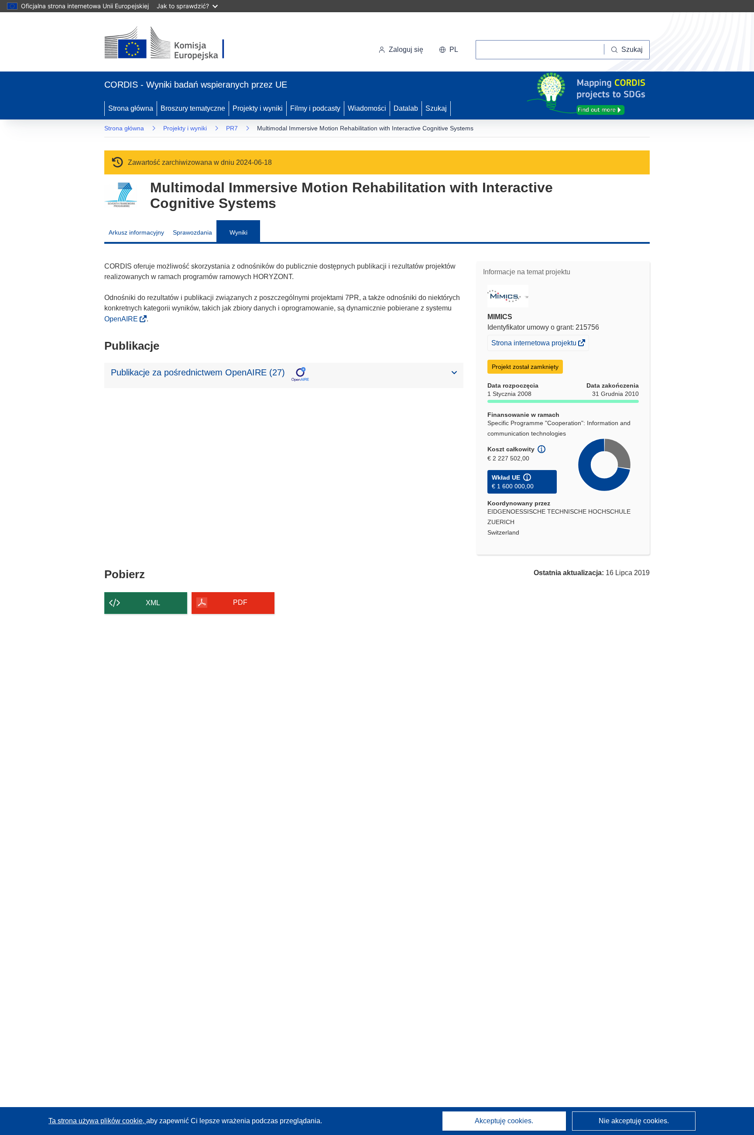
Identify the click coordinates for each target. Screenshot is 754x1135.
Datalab (406, 108)
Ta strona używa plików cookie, (97, 1121)
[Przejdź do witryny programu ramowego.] (120, 195)
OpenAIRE (122, 319)
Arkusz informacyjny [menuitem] (136, 232)
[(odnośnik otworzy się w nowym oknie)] (174, 43)
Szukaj (436, 108)
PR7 (232, 128)
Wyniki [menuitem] (238, 232)
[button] (448, 49)
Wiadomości (367, 108)
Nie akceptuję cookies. (634, 1121)
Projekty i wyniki (258, 108)
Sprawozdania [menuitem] (192, 232)
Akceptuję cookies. (504, 1121)
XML (153, 603)
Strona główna (130, 108)
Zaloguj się (406, 49)
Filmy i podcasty (315, 108)
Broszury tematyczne (193, 108)
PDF (240, 602)
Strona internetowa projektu (534, 344)
